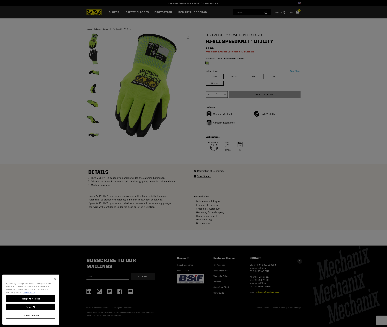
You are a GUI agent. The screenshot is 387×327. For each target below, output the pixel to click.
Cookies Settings (31, 315)
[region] (30, 300)
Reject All (31, 307)
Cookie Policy (29, 292)
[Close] (55, 279)
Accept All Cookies (31, 299)
